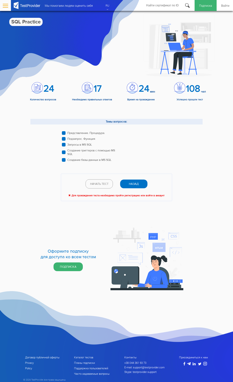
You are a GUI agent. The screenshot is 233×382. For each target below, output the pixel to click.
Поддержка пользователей (91, 368)
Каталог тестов (83, 357)
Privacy (29, 363)
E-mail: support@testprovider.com (144, 367)
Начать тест (99, 184)
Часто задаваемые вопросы (92, 373)
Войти (225, 5)
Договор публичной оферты (42, 357)
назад (134, 184)
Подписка (205, 5)
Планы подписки (84, 363)
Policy (28, 368)
